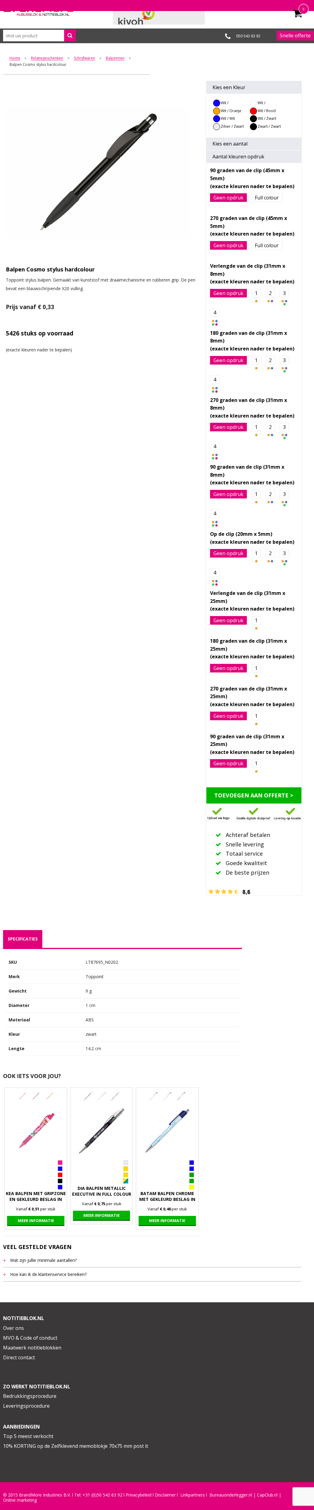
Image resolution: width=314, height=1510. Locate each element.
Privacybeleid (138, 1495)
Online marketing (20, 1500)
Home (15, 58)
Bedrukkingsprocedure (29, 1396)
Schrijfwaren (84, 58)
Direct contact (19, 1357)
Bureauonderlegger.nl (230, 1495)
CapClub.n (267, 1495)
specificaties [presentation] (23, 939)
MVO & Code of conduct (30, 1337)
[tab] (22, 939)
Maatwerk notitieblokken (32, 1347)
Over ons (13, 1328)
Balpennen (115, 58)
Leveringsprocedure (26, 1405)
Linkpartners (192, 1495)
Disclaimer (165, 1495)
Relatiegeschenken (47, 58)
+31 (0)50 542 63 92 (102, 1495)
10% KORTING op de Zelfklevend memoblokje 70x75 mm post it (75, 1446)
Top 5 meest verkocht (28, 1436)
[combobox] (39, 35)
